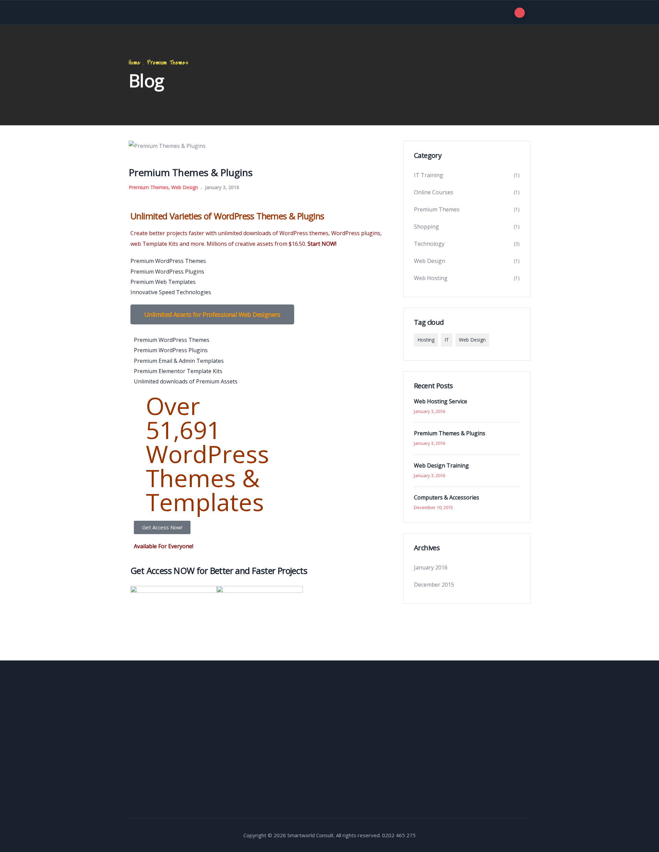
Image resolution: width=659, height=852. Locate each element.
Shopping (426, 226)
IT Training (428, 175)
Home (134, 62)
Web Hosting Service (440, 401)
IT (446, 339)
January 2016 (431, 567)
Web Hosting (431, 278)
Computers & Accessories (446, 497)
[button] (212, 314)
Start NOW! (322, 243)
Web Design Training (441, 465)
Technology (429, 243)
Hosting (426, 339)
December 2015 (434, 584)
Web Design (184, 187)
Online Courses (433, 192)
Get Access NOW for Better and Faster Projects (218, 570)
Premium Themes (167, 62)
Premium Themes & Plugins (449, 433)
